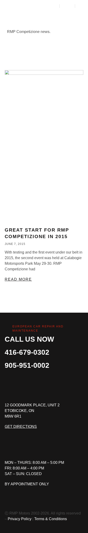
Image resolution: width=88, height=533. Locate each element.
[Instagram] (24, 447)
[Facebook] (8, 447)
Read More (18, 279)
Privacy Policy (19, 519)
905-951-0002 (27, 365)
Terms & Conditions (50, 519)
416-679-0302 (27, 352)
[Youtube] (41, 447)
